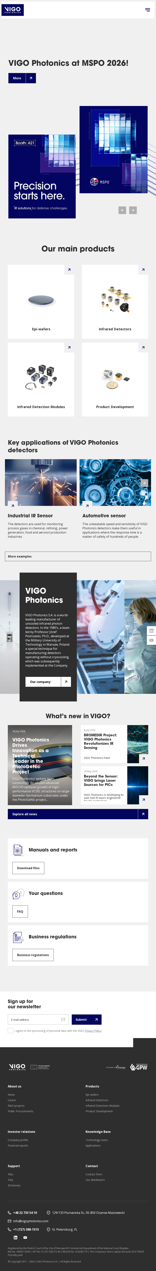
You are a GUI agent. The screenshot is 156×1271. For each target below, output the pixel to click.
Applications (93, 1145)
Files (10, 1174)
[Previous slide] (122, 210)
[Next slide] (133, 210)
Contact (92, 1166)
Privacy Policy (93, 1031)
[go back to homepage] (13, 10)
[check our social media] (16, 1238)
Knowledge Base (98, 1131)
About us (14, 1086)
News (11, 1094)
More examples (20, 556)
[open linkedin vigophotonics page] (151, 630)
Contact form (94, 1174)
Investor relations (21, 1131)
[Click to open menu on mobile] (148, 10)
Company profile (18, 1140)
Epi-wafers (92, 1094)
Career (12, 1100)
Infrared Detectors (97, 1100)
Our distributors (95, 1180)
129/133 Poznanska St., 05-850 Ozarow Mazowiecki (88, 1213)
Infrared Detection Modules (103, 1105)
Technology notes (97, 1140)
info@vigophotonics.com (30, 1221)
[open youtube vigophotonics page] (151, 640)
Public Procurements (20, 1111)
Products (92, 1086)
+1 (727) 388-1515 (26, 1229)
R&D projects (16, 1105)
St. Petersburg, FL (64, 1229)
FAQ (10, 1180)
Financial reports (18, 1145)
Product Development (99, 1111)
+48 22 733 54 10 (25, 1213)
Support (14, 1166)
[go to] (17, 1067)
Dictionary (14, 1185)
